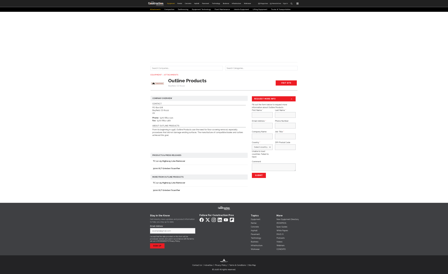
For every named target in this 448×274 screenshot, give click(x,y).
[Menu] (297, 3)
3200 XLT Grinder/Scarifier (166, 168)
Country (256, 142)
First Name (257, 110)
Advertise (208, 265)
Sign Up (157, 246)
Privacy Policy (174, 241)
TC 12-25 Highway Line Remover (169, 161)
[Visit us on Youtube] (226, 220)
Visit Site (286, 83)
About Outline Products (165, 126)
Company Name (259, 132)
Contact (157, 104)
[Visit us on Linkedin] (220, 220)
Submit (259, 175)
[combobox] (186, 68)
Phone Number (282, 121)
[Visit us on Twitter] (208, 220)
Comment (256, 162)
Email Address (259, 121)
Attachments (171, 75)
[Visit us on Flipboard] (232, 220)
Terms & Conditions (237, 265)
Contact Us (197, 265)
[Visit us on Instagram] (214, 220)
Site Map (252, 265)
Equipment (156, 75)
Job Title (279, 132)
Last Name (280, 110)
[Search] (291, 3)
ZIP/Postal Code (282, 142)
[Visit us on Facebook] (202, 220)
